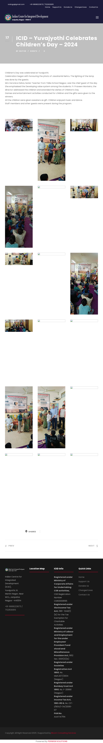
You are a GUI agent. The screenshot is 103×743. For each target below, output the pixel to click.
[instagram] (97, 733)
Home (47, 7)
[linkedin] (93, 733)
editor (22, 51)
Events (33, 51)
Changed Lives (81, 7)
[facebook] (88, 733)
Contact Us (93, 7)
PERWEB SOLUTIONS (57, 741)
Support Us (57, 7)
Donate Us (68, 7)
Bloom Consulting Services (63, 733)
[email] (84, 733)
